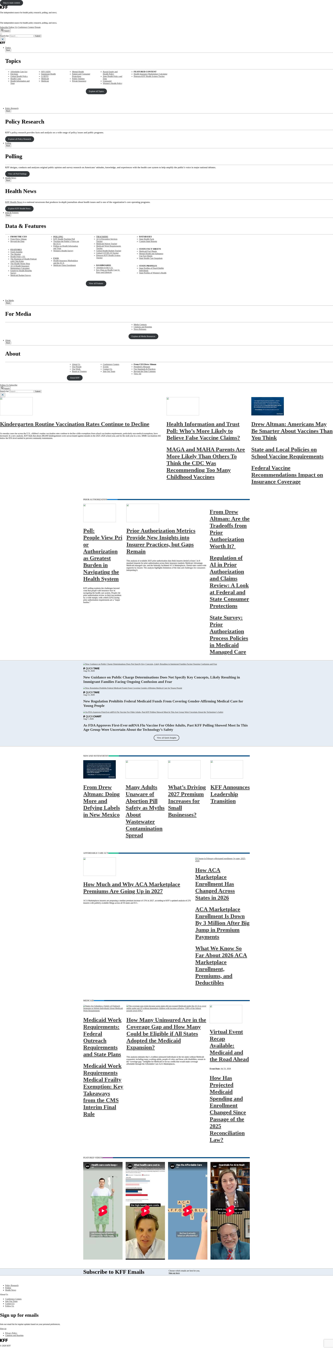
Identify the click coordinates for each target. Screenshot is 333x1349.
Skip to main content (11, 3)
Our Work (76, 369)
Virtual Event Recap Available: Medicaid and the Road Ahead (229, 1045)
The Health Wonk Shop (20, 264)
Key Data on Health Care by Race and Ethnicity (108, 271)
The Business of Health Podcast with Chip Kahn (23, 260)
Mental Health (78, 72)
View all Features (96, 283)
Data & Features (12, 212)
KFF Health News (13, 202)
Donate (38, 27)
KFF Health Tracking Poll (64, 239)
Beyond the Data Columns (145, 371)
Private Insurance (79, 81)
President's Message (142, 367)
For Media (9, 300)
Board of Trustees (79, 371)
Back (8, 50)
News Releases (140, 329)
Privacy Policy (11, 1333)
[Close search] (2, 39)
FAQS (56, 258)
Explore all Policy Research (19, 139)
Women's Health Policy (112, 83)
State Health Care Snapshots (150, 258)
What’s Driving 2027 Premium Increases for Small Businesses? (187, 801)
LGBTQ (44, 76)
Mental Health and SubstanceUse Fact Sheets (151, 254)
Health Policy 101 (17, 256)
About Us (76, 364)
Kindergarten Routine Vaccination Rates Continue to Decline (74, 424)
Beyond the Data (17, 241)
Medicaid (45, 79)
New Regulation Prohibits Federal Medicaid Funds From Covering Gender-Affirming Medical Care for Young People (163, 703)
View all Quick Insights (166, 738)
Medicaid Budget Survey (20, 275)
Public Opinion (78, 79)
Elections (14, 74)
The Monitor (15, 254)
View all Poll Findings (17, 174)
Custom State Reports (148, 241)
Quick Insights (16, 252)
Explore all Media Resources (143, 336)
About (7, 340)
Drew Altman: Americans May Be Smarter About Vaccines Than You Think (292, 431)
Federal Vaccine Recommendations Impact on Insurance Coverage (287, 475)
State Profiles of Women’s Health (152, 273)
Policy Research (11, 108)
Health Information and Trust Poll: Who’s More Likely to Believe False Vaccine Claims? (203, 431)
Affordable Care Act (18, 72)
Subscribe (4, 27)
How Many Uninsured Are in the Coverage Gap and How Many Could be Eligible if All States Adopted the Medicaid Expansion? (166, 1034)
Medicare (45, 81)
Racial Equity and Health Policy (110, 73)
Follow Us (13, 27)
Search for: (4, 36)
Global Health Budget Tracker (108, 251)
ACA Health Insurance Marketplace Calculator (20, 267)
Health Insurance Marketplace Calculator (150, 74)
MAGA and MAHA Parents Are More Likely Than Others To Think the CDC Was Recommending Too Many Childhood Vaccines (205, 463)
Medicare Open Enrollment (64, 265)
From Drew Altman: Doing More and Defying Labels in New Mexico (101, 801)
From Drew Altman (18, 239)
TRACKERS (102, 237)
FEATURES (16, 249)
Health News (10, 178)
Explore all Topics (96, 91)
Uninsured (107, 81)
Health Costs (15, 79)
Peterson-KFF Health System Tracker (149, 76)
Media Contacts (140, 324)
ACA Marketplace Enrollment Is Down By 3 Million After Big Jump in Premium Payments (222, 923)
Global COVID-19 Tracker (107, 253)
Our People (76, 367)
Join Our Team (109, 371)
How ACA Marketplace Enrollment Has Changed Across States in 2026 (215, 884)
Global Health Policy (19, 76)
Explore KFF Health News (19, 208)
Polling (8, 143)
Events (105, 367)
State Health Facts (146, 239)
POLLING (58, 237)
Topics (8, 47)
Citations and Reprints (143, 327)
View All (137, 374)
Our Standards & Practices (144, 369)
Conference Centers (26, 27)
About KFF (74, 378)
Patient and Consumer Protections (81, 75)
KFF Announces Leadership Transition (230, 794)
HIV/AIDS (45, 72)
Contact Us (107, 369)
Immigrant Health (48, 74)
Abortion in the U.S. (104, 268)
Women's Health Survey (63, 251)
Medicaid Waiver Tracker (106, 244)
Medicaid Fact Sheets (148, 251)
